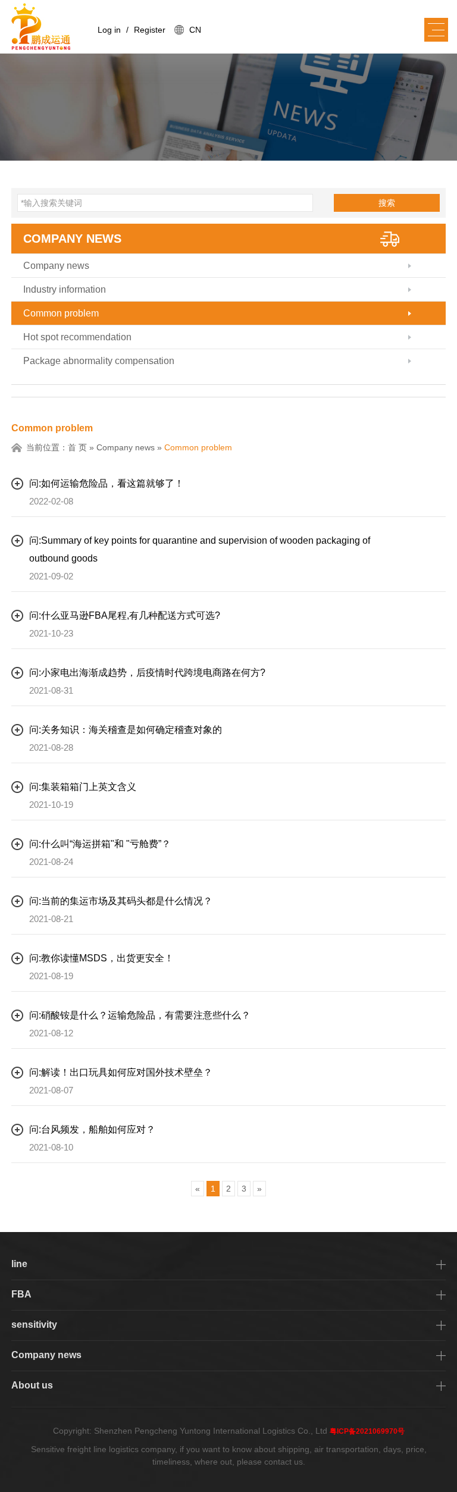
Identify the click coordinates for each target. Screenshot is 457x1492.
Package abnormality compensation (98, 361)
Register (149, 30)
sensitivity (34, 1324)
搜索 (386, 203)
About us (32, 1385)
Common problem (61, 313)
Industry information (64, 289)
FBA (21, 1294)
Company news (72, 238)
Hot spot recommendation (77, 337)
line (19, 1264)
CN (195, 30)
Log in (109, 30)
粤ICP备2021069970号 (367, 1431)
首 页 (77, 447)
